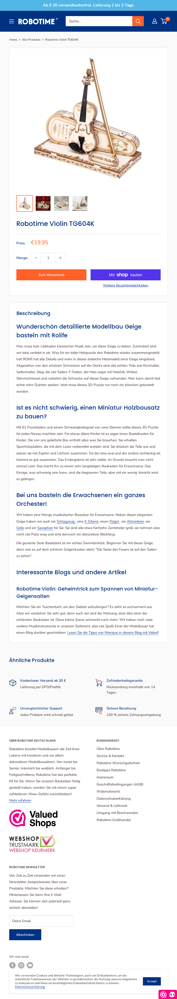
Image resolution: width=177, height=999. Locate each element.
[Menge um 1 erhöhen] (60, 258)
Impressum (105, 777)
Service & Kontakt (110, 756)
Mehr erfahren (20, 800)
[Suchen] (138, 21)
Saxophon (45, 528)
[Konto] (154, 21)
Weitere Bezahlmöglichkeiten (125, 285)
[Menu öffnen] (11, 21)
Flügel (114, 521)
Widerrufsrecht (108, 791)
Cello (20, 528)
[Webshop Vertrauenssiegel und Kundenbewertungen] (33, 818)
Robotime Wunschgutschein (118, 763)
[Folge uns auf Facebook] (12, 965)
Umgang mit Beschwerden (117, 812)
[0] (164, 21)
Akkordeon (135, 521)
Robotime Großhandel (114, 820)
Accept (152, 981)
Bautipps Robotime (111, 770)
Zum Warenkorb (51, 275)
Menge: (22, 258)
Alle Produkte (31, 40)
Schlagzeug (66, 521)
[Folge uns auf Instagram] (21, 965)
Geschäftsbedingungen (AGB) (120, 784)
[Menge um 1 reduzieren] (36, 258)
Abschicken (25, 934)
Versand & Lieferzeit (112, 805)
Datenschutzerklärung (114, 798)
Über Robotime (108, 748)
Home (13, 40)
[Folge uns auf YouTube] (30, 965)
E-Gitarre (91, 521)
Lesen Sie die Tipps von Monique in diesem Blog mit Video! (112, 632)
